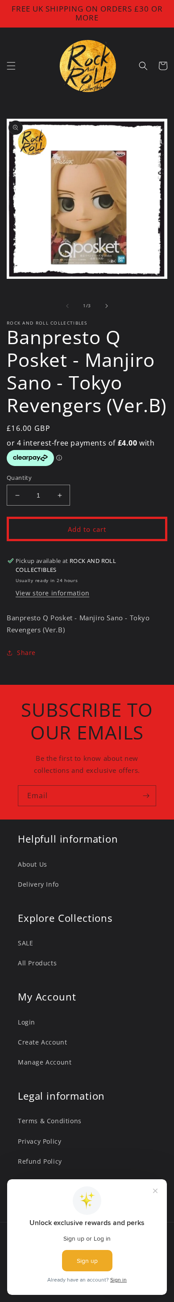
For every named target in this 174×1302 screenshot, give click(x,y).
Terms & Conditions (50, 1121)
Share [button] (26, 652)
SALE (25, 943)
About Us (32, 864)
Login (26, 1022)
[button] (11, 66)
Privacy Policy (39, 1141)
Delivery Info (38, 884)
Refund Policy (40, 1161)
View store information (52, 593)
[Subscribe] (146, 795)
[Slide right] (106, 306)
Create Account (42, 1042)
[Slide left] (67, 306)
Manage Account (44, 1062)
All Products (37, 963)
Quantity (19, 478)
